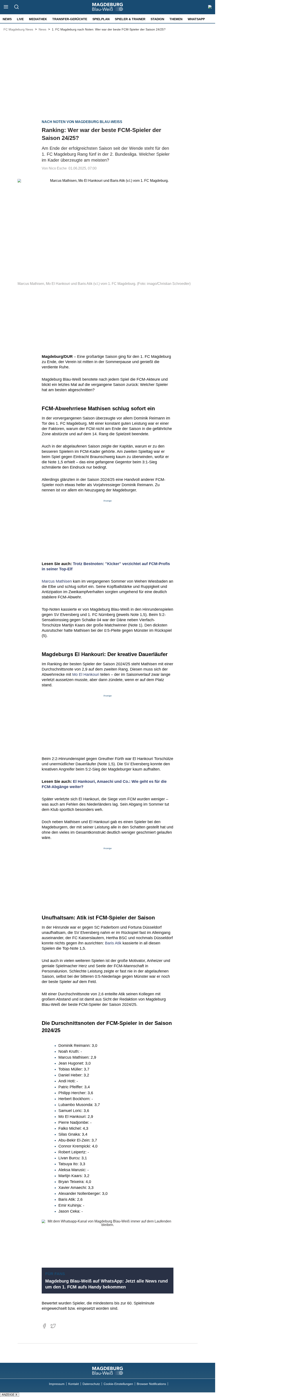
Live (20, 19)
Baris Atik (113, 943)
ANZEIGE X (9, 1394)
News (7, 19)
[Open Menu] (6, 7)
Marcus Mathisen (57, 581)
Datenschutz (91, 1383)
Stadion (157, 19)
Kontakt (73, 1383)
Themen (175, 19)
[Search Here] (16, 7)
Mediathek (38, 19)
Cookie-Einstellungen (118, 1383)
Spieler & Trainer (130, 19)
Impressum (57, 1383)
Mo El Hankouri (85, 674)
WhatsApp (196, 19)
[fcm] (107, 1370)
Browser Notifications (151, 1383)
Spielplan (101, 19)
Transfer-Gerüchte (69, 19)
